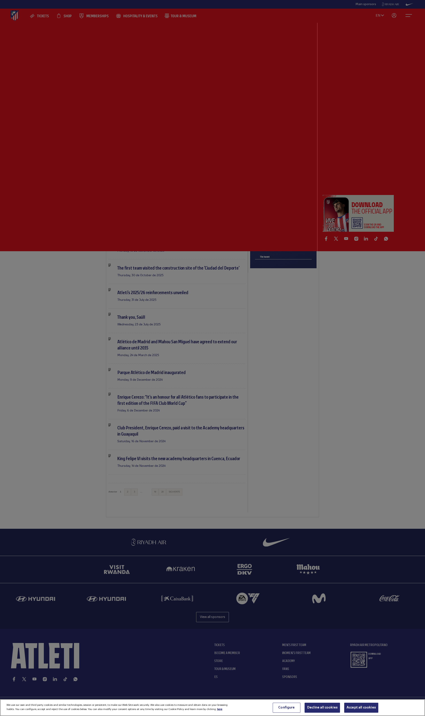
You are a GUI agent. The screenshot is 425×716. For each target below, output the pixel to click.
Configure (286, 707)
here (219, 709)
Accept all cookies (361, 707)
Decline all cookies (322, 707)
